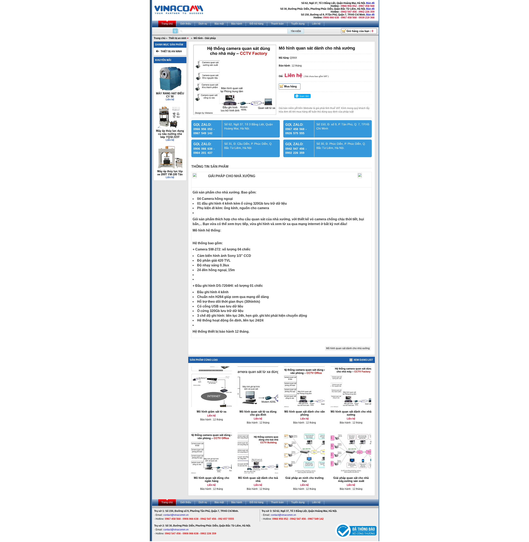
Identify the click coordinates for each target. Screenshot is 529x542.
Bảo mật (219, 23)
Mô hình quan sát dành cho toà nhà (258, 479)
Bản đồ (370, 3)
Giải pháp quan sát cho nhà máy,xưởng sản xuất (351, 479)
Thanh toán (277, 23)
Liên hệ (316, 23)
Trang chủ (167, 23)
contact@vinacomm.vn (176, 515)
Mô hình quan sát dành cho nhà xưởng (348, 348)
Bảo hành (236, 23)
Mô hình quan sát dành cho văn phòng (304, 413)
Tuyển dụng (298, 23)
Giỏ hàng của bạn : (360, 31)
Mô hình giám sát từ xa (211, 411)
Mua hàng (290, 86)
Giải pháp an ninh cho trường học (304, 479)
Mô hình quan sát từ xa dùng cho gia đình (257, 413)
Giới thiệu (185, 23)
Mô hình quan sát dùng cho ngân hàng (211, 479)
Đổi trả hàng (256, 23)
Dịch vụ (203, 23)
